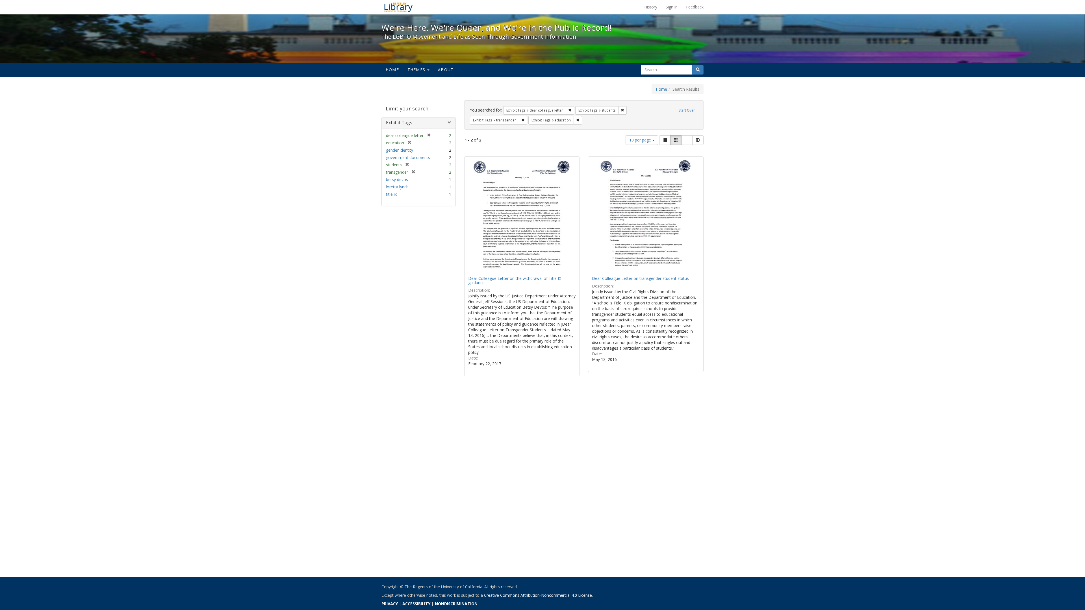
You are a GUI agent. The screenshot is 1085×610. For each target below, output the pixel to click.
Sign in (672, 7)
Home (392, 69)
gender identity (399, 150)
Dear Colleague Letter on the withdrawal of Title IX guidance (514, 280)
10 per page (640, 140)
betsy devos (397, 179)
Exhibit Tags (399, 122)
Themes (417, 69)
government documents (408, 157)
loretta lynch (397, 186)
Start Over (687, 110)
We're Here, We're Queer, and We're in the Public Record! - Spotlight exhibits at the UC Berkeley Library (398, 7)
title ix (391, 194)
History (650, 7)
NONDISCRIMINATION (456, 603)
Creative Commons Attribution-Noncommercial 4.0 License (538, 595)
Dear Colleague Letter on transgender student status (640, 278)
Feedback (695, 7)
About (445, 69)
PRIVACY (389, 603)
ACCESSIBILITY (416, 603)
